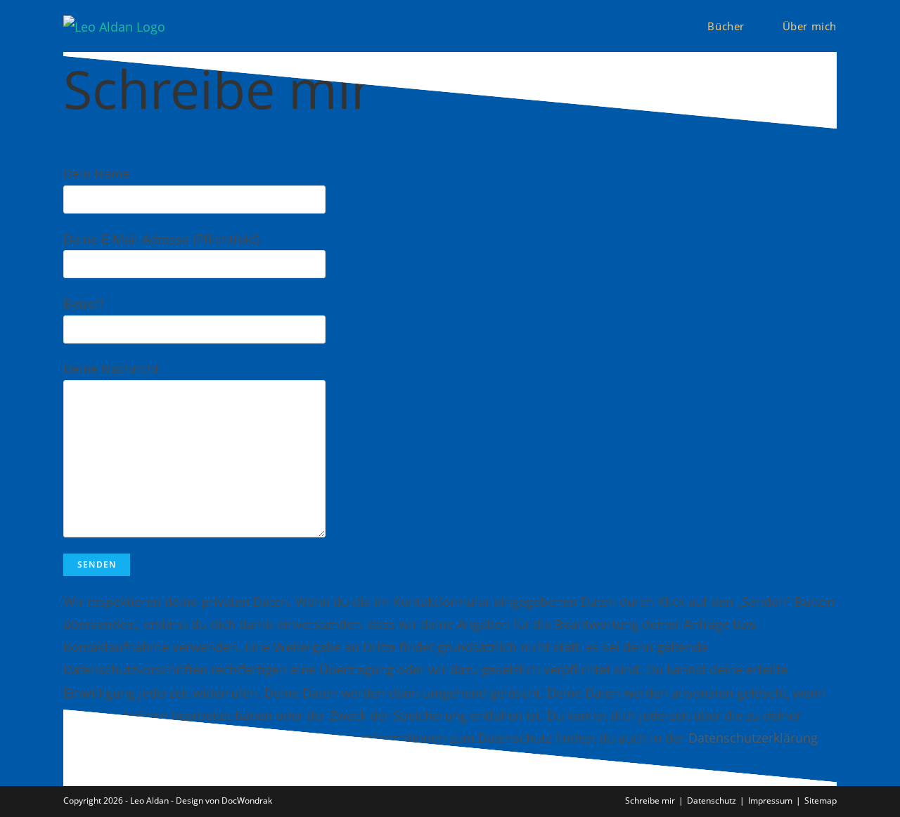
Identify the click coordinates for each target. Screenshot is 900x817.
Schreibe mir (650, 800)
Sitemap (820, 800)
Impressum (770, 800)
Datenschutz (711, 800)
